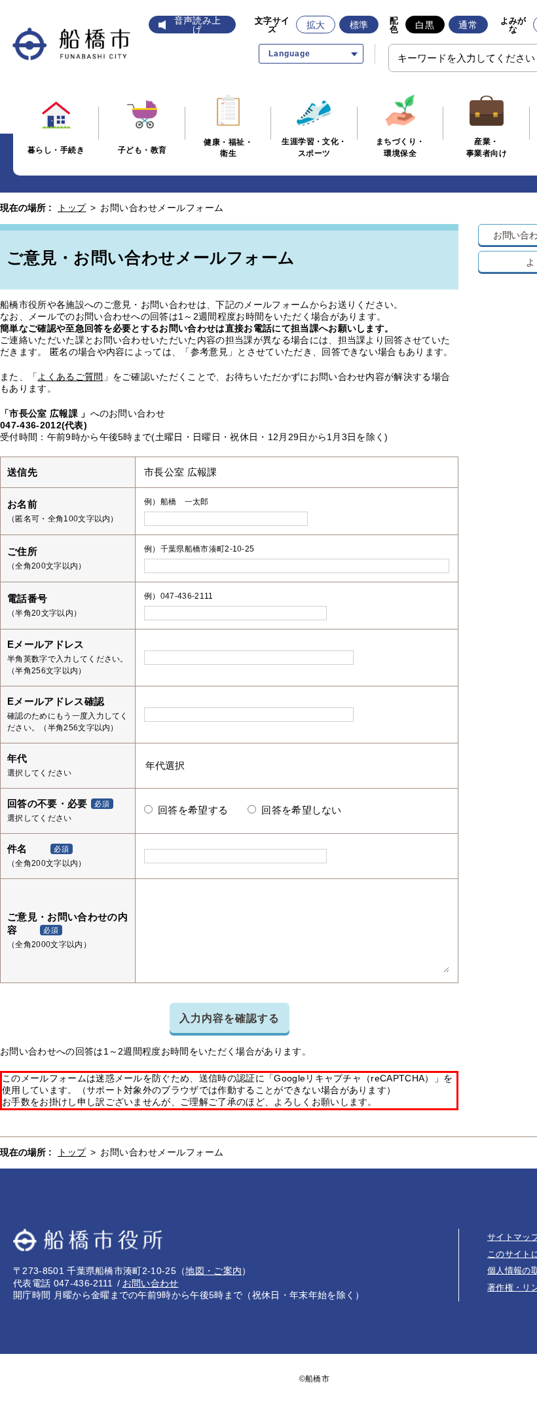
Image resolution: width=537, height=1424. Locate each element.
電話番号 (27, 598)
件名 (17, 848)
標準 (359, 24)
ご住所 (22, 551)
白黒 (424, 24)
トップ (72, 207)
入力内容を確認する (229, 1018)
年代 (17, 758)
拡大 (315, 24)
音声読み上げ (197, 25)
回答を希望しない (301, 810)
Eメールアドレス (45, 644)
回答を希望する (193, 810)
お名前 (22, 504)
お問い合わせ (150, 1283)
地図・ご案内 (213, 1270)
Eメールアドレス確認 (55, 701)
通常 (467, 24)
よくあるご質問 (70, 376)
